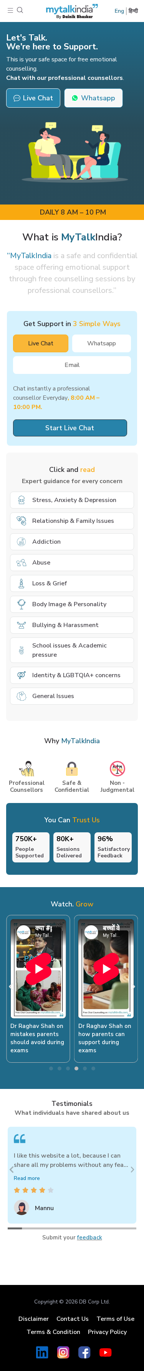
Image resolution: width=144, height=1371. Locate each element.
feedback (89, 1237)
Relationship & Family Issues (73, 521)
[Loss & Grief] (21, 583)
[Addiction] (21, 542)
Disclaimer (33, 1319)
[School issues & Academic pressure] (21, 650)
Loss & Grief (49, 583)
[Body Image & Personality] (21, 604)
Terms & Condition (53, 1332)
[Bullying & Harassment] (21, 625)
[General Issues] (21, 696)
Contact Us (72, 1319)
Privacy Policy (107, 1332)
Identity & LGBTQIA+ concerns (76, 675)
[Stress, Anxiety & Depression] (21, 500)
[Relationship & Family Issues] (21, 521)
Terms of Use (115, 1319)
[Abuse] (21, 563)
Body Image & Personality (69, 604)
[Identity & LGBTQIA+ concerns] (21, 675)
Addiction (46, 542)
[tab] (40, 343)
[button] (10, 11)
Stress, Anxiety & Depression (74, 500)
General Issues (53, 696)
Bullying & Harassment (65, 625)
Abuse (41, 562)
